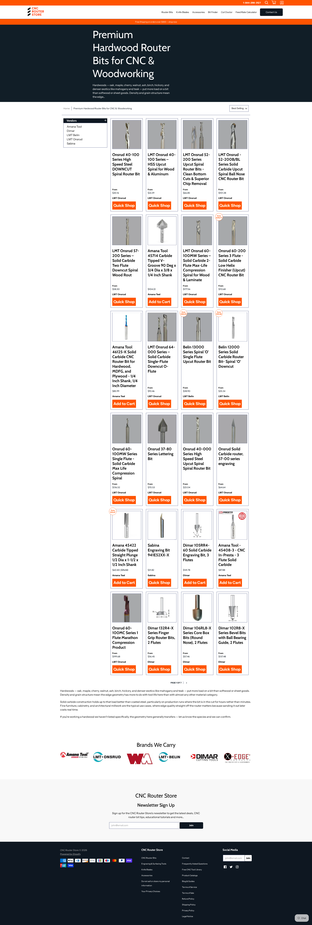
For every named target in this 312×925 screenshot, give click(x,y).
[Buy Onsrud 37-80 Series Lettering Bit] (162, 429)
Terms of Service (189, 887)
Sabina (71, 143)
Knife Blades (146, 869)
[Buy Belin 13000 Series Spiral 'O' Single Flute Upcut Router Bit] (197, 327)
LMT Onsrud (74, 139)
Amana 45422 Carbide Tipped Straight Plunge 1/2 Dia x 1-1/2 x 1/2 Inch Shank (125, 555)
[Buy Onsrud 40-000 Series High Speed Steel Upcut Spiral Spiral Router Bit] (197, 429)
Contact (185, 858)
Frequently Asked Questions (195, 863)
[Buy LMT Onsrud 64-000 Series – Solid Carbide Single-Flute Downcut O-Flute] (162, 327)
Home (66, 108)
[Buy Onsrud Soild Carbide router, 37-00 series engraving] (233, 429)
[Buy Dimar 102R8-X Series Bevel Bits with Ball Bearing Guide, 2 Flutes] (233, 608)
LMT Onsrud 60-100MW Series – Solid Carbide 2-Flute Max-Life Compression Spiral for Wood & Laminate (197, 265)
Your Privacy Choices (150, 891)
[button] (274, 3)
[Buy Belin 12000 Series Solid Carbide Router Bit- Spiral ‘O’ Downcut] (233, 327)
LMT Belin (73, 135)
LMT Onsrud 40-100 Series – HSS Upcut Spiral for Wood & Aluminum (162, 164)
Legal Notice (187, 916)
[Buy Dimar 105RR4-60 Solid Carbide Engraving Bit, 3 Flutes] (197, 525)
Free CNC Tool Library (192, 869)
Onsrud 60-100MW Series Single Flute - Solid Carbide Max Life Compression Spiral (124, 463)
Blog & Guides (188, 881)
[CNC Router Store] (36, 12)
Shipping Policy (188, 904)
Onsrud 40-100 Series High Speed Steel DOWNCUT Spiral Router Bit (126, 164)
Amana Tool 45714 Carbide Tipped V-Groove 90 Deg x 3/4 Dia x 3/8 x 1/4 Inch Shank (162, 262)
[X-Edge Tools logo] (237, 758)
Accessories (146, 875)
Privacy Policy (188, 910)
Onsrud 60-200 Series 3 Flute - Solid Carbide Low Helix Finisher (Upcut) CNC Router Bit (232, 262)
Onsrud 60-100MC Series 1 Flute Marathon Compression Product (125, 638)
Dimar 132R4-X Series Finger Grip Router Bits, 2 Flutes (161, 635)
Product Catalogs (190, 875)
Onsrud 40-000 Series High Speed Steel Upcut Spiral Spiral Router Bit (197, 459)
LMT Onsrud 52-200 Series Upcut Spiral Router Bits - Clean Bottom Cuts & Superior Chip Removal (196, 169)
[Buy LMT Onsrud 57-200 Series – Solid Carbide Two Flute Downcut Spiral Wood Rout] (126, 231)
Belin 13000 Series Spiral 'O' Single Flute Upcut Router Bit (197, 354)
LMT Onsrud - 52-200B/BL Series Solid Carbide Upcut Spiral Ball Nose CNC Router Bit (231, 166)
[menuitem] (266, 3)
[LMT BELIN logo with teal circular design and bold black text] (172, 757)
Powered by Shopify (70, 854)
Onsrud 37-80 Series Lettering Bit (160, 454)
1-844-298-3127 (252, 2)
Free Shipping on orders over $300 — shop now (156, 22)
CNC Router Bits (148, 858)
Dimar (71, 130)
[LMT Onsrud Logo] (107, 757)
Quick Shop (124, 205)
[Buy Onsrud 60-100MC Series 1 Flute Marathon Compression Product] (126, 608)
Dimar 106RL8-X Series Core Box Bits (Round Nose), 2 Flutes (197, 635)
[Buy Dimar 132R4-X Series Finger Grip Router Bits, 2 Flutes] (162, 608)
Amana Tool (74, 126)
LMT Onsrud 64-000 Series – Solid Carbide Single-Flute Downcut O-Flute (161, 359)
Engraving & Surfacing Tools (153, 863)
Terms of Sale (188, 893)
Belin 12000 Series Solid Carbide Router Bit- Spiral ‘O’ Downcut (231, 357)
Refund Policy (188, 899)
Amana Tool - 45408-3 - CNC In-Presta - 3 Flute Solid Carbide (231, 555)
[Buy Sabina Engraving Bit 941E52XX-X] (162, 525)
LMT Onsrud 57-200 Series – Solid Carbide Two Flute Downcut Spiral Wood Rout (125, 262)
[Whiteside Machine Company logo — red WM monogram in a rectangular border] (139, 759)
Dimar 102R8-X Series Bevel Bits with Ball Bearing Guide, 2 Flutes (232, 635)
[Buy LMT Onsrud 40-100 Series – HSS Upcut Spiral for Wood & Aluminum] (162, 134)
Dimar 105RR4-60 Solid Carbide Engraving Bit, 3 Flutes (197, 552)
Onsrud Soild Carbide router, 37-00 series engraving (230, 456)
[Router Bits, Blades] (204, 757)
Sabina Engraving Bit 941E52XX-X (159, 550)
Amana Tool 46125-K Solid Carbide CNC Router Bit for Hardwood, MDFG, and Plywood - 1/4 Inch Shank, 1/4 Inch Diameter (125, 366)
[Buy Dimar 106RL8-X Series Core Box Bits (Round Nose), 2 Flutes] (197, 608)
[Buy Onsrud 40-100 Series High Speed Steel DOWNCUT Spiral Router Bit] (126, 134)
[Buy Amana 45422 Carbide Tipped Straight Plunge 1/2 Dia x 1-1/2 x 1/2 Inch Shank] (126, 525)
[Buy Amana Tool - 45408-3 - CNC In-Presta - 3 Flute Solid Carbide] (233, 525)
